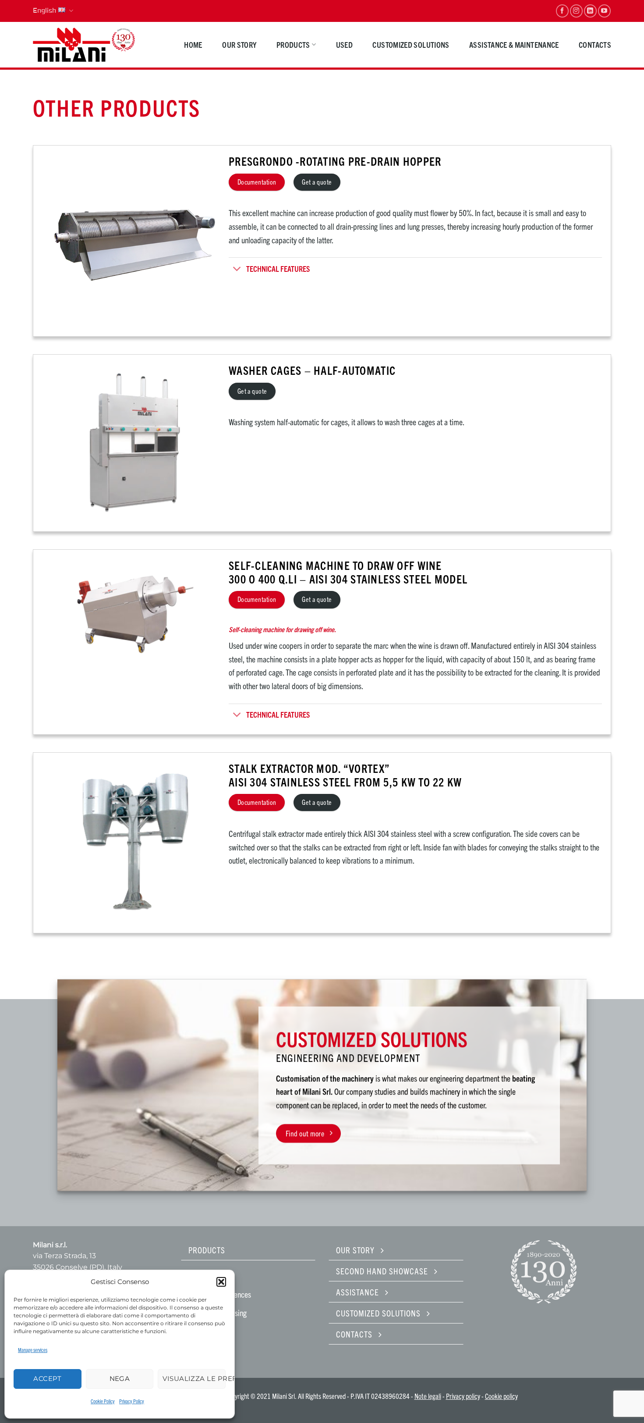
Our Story (239, 44)
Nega (120, 1378)
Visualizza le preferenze (194, 1378)
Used (344, 44)
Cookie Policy (103, 1401)
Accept (47, 1378)
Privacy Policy (131, 1401)
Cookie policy (501, 1395)
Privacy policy (463, 1395)
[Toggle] (237, 269)
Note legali (427, 1395)
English (44, 11)
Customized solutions (410, 44)
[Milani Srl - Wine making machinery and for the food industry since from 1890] (84, 44)
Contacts (595, 44)
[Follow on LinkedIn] (590, 10)
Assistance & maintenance (514, 44)
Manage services (32, 1349)
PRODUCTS (293, 44)
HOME (193, 44)
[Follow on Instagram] (576, 10)
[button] (221, 1281)
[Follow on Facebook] (562, 10)
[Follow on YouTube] (604, 10)
